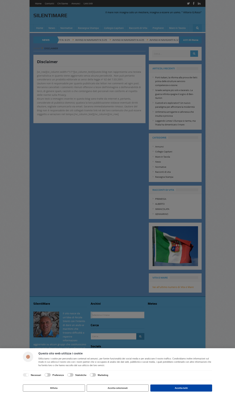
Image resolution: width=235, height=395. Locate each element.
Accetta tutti (181, 388)
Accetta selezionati (118, 388)
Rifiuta (53, 388)
